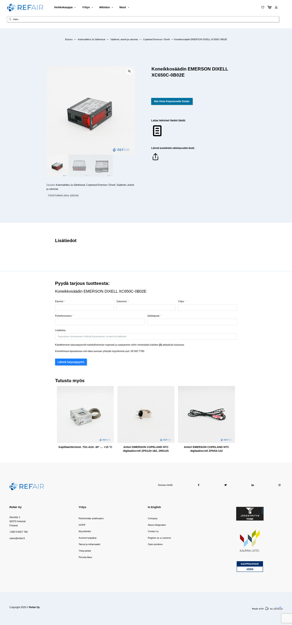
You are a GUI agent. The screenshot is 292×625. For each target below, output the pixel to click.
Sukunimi (121, 301)
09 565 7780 (137, 351)
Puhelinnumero (63, 316)
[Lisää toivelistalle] (109, 403)
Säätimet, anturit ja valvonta (124, 39)
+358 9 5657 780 (18, 532)
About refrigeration (157, 525)
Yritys (181, 301)
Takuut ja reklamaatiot (89, 544)
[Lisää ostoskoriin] (109, 390)
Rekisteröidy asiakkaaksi (91, 518)
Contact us (153, 531)
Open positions (155, 544)
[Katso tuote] (109, 397)
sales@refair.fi (17, 538)
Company (153, 518)
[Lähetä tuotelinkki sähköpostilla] (155, 160)
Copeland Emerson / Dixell (156, 39)
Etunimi (59, 301)
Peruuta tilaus (85, 557)
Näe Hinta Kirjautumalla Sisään (172, 101)
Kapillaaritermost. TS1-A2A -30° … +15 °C (85, 447)
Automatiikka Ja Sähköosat (91, 39)
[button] (130, 71)
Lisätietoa (60, 330)
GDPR (82, 525)
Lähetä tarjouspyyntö (71, 362)
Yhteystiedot (85, 550)
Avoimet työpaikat (87, 538)
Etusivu (69, 39)
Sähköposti (153, 316)
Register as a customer (159, 538)
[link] (250, 514)
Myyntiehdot (85, 531)
